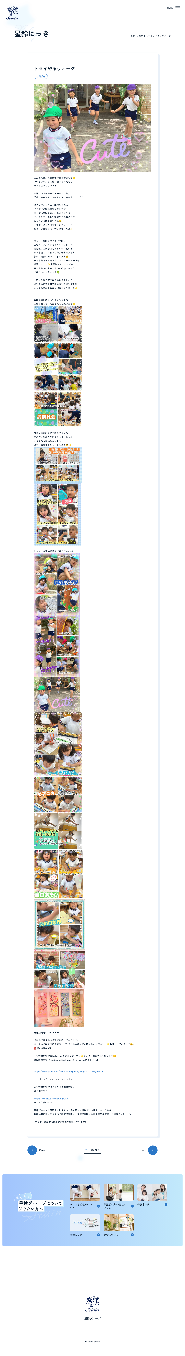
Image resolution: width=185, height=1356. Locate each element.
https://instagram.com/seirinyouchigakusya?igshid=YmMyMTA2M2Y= (71, 1071)
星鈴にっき (144, 35)
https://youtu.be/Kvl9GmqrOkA (51, 1098)
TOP (133, 35)
